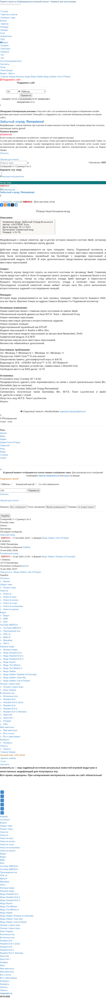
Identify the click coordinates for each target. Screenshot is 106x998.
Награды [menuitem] (4, 26)
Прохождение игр (8, 872)
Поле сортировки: (37, 506)
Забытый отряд (7, 534)
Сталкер (4, 454)
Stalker (3, 439)
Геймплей (4, 445)
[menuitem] (9, 14)
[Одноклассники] (5, 204)
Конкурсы (4, 980)
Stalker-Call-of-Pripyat (10, 442)
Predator (4, 962)
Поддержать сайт (11, 79)
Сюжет (3, 457)
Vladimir (26, 547)
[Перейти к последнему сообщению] (29, 565)
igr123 (26, 565)
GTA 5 (3, 884)
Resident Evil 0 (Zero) (10, 943)
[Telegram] (16, 204)
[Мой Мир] (8, 204)
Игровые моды (7, 887)
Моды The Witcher (8, 906)
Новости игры (6, 838)
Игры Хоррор (6, 931)
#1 (1, 469)
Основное (5, 819)
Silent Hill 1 (5, 959)
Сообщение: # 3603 (10, 201)
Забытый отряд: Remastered (22, 121)
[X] (12, 204)
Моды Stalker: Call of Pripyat (55, 537)
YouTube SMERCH (9, 866)
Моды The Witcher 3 (9, 909)
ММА (2, 859)
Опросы (4, 987)
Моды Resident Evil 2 (10, 897)
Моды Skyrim (6, 903)
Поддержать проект (9, 478)
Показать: (5, 506)
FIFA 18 (3, 875)
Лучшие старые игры (10, 925)
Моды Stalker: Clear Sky (11, 918)
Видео (3, 853)
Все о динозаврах (8, 977)
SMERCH (4, 185)
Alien (2, 965)
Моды (3, 451)
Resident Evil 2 (7, 949)
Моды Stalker (6, 912)
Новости (4, 831)
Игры (2, 448)
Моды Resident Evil (9, 894)
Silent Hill (4, 956)
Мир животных (7, 968)
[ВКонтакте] (1, 204)
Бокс (2, 862)
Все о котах (5, 974)
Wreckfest (4, 881)
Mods (2, 436)
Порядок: (72, 506)
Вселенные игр (7, 934)
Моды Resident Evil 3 (10, 900)
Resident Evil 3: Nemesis (11, 952)
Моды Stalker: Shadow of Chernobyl (58, 556)
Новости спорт (7, 844)
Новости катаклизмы (10, 847)
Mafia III (3, 878)
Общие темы (6, 825)
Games (3, 433)
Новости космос (7, 841)
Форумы (4, 816)
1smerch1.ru (6, 993)
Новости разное (7, 850)
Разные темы (6, 828)
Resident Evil (6, 940)
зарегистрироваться (73, 411)
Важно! (3, 822)
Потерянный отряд (9, 553)
